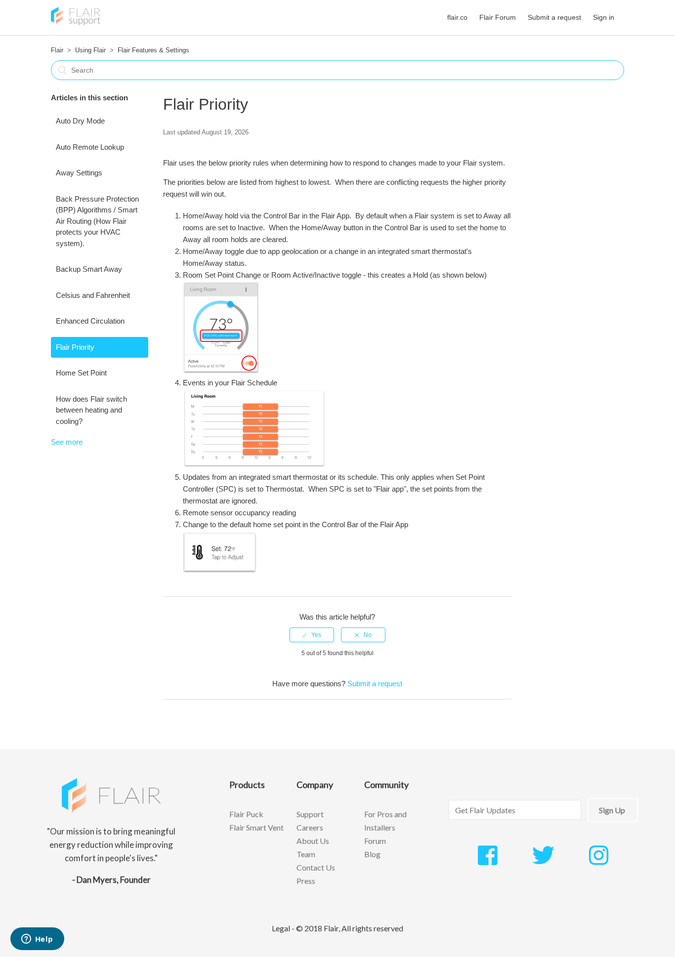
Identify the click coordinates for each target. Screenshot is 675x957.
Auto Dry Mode (80, 121)
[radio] (312, 634)
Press (305, 880)
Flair (57, 50)
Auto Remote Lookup (90, 147)
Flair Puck (246, 814)
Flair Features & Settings (153, 50)
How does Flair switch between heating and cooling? (91, 410)
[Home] (75, 22)
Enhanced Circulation (90, 321)
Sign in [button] (603, 17)
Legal (281, 928)
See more (67, 442)
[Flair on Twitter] (543, 860)
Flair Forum (497, 17)
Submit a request (554, 17)
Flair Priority (75, 347)
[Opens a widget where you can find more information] (37, 939)
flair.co (457, 17)
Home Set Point (81, 373)
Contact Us (315, 867)
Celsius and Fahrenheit (93, 295)
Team (305, 854)
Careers (309, 827)
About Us (312, 840)
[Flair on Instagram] (598, 860)
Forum (375, 840)
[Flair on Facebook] (487, 860)
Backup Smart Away (89, 269)
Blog (372, 854)
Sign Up (612, 810)
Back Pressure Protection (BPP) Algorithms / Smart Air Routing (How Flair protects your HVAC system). (97, 221)
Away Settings (79, 172)
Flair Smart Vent (256, 827)
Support (310, 814)
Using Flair (90, 50)
